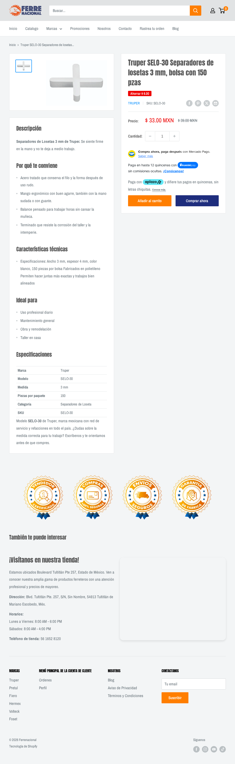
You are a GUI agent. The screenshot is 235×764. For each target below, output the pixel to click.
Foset (13, 718)
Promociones (80, 28)
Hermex (15, 703)
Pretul (13, 687)
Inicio (13, 28)
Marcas (51, 28)
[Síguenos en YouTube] (214, 749)
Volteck (14, 711)
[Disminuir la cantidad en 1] (150, 136)
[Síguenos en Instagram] (205, 749)
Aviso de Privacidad (122, 687)
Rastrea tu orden (152, 28)
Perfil (43, 687)
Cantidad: (135, 136)
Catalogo (31, 28)
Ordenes (45, 680)
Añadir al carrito (150, 200)
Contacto (125, 28)
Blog (175, 28)
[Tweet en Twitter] (207, 102)
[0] (222, 10)
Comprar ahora (197, 200)
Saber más (145, 156)
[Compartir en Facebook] (189, 102)
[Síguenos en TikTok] (222, 749)
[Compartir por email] (215, 102)
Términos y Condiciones (125, 695)
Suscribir (175, 697)
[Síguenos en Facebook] (196, 749)
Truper (134, 103)
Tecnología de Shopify (23, 746)
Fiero (13, 695)
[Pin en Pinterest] (198, 102)
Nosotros (104, 28)
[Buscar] (195, 11)
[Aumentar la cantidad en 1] (174, 136)
